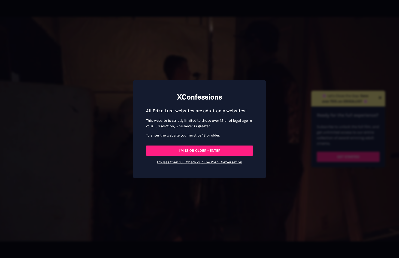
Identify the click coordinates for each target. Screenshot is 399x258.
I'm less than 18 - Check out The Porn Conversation (199, 162)
